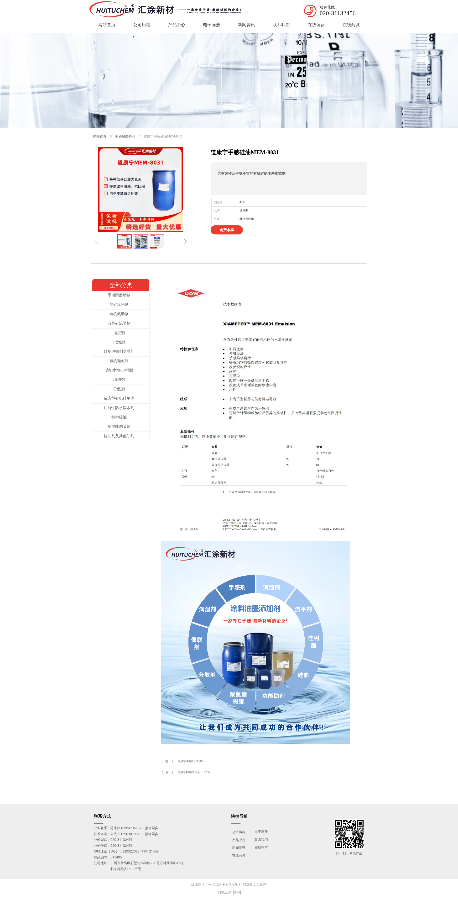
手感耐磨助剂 (125, 136)
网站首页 (99, 136)
